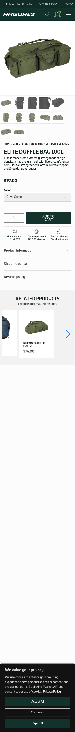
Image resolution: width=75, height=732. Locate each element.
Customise (37, 712)
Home (7, 144)
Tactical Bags (36, 144)
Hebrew (68, 4)
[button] (6, 334)
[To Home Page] (19, 14)
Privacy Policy (52, 691)
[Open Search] (47, 14)
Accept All (37, 701)
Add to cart (48, 218)
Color (8, 190)
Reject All (37, 723)
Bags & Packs (20, 144)
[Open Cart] (57, 14)
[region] (37, 698)
